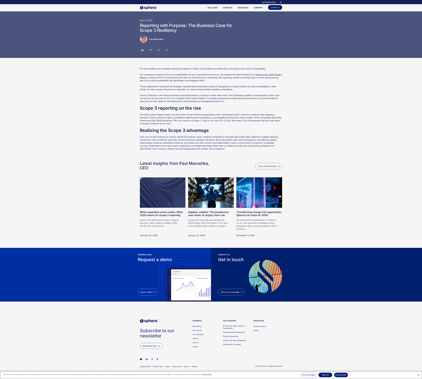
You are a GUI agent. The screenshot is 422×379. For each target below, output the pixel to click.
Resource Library (260, 326)
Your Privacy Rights (308, 375)
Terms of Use (176, 366)
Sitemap (194, 366)
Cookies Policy (145, 366)
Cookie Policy (207, 374)
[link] (149, 326)
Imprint (186, 366)
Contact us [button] (275, 7)
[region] (211, 375)
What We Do (197, 330)
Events (256, 330)
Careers (195, 347)
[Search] (281, 2)
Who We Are (197, 326)
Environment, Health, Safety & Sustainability (234, 327)
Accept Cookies (341, 375)
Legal (167, 366)
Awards (195, 338)
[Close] (418, 375)
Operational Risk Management (234, 332)
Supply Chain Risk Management (234, 340)
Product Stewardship (230, 336)
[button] (142, 50)
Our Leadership (198, 334)
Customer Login (269, 2)
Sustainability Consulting (232, 344)
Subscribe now (150, 346)
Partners (196, 342)
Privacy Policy (158, 366)
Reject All (325, 375)
